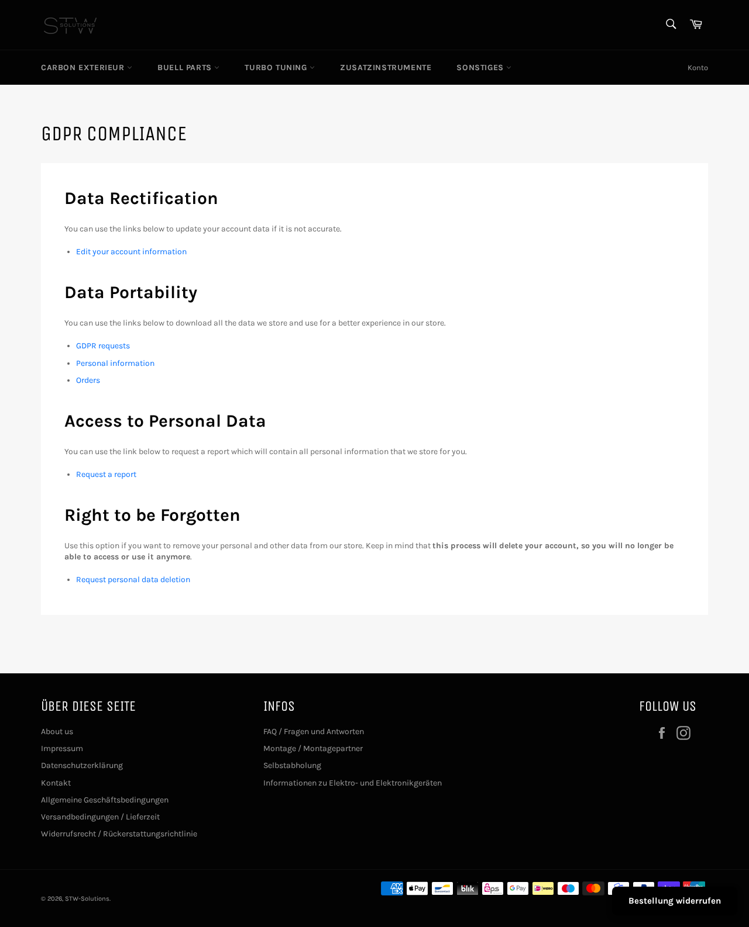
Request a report (106, 474)
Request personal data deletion (133, 579)
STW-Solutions (87, 898)
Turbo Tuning (277, 67)
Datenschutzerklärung (82, 765)
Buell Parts (185, 67)
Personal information (115, 363)
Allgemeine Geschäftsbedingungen (105, 800)
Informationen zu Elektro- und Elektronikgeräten (352, 783)
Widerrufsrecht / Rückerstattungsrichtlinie (119, 834)
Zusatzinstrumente (385, 67)
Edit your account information (131, 252)
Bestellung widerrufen (674, 900)
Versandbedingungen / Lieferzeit (100, 817)
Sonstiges (481, 67)
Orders (88, 380)
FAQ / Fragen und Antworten (313, 731)
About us (57, 731)
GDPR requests (103, 346)
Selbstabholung (292, 765)
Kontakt (56, 783)
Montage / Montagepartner (313, 748)
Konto (698, 67)
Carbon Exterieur (84, 67)
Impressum (62, 748)
